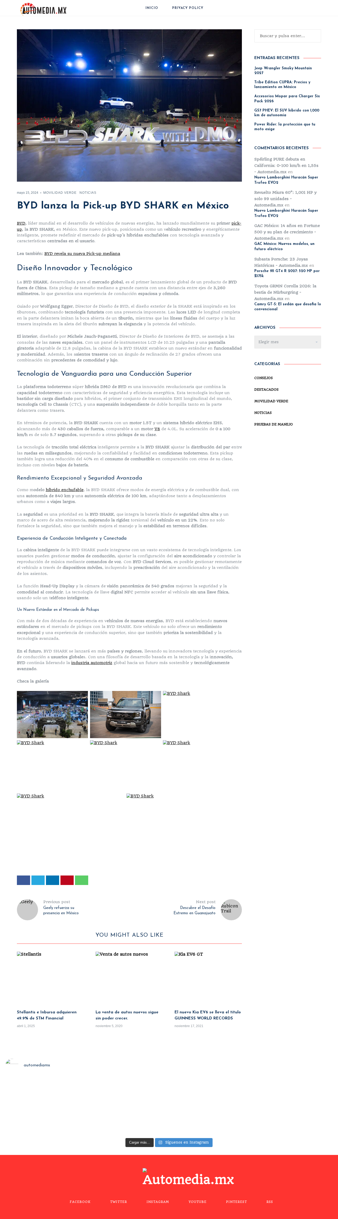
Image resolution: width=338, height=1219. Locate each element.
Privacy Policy (187, 8)
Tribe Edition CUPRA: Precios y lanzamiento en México (282, 84)
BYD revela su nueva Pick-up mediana (82, 253)
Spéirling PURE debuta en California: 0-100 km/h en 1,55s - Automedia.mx (286, 165)
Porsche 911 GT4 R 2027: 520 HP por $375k (287, 273)
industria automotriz (91, 662)
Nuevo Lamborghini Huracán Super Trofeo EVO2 (286, 180)
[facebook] (23, 880)
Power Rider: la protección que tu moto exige (284, 127)
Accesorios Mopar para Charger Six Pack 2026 (287, 98)
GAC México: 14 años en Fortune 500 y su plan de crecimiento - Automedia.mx (287, 232)
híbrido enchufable (64, 489)
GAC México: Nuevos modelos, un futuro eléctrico (284, 246)
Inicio (151, 8)
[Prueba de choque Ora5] (126, 1106)
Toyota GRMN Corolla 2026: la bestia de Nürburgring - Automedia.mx (285, 292)
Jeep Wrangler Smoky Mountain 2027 (283, 70)
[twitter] (38, 880)
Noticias (87, 193)
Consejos (263, 378)
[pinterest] (67, 880)
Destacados (266, 389)
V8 (157, 429)
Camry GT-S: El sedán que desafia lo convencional (287, 307)
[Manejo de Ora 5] (211, 1106)
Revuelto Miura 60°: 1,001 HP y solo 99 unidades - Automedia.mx (285, 198)
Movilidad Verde (60, 193)
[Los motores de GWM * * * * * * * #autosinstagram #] (41, 1106)
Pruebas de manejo (273, 424)
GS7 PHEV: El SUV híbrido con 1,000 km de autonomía (286, 113)
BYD (21, 223)
